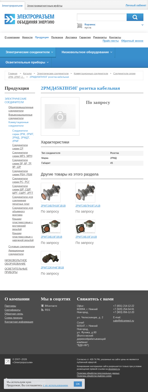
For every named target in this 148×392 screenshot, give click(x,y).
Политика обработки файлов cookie (94, 376)
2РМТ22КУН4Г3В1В (52, 267)
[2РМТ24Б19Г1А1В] (85, 226)
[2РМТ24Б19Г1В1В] (51, 226)
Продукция (42, 37)
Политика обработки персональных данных (98, 373)
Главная (12, 73)
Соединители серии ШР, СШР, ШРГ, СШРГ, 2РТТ (22, 189)
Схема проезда (13, 317)
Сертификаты (12, 309)
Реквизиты (100, 37)
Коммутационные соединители (91, 73)
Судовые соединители (21, 246)
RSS (47, 309)
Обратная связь (14, 313)
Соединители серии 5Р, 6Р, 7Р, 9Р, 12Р (22, 163)
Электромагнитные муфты (44, 5)
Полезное (57, 37)
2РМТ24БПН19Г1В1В (53, 205)
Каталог (27, 73)
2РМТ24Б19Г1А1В (86, 236)
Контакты (115, 37)
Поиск (135, 17)
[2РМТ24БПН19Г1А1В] (85, 192)
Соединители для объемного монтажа (22, 211)
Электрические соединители (53, 73)
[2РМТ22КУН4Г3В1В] (51, 257)
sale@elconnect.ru (123, 320)
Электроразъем (35, 18)
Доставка (71, 37)
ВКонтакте (51, 305)
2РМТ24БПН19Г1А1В (88, 205)
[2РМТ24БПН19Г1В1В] (51, 192)
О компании (12, 37)
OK (78, 383)
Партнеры (10, 305)
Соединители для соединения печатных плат (22, 200)
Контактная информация (19, 321)
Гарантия (85, 37)
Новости (27, 37)
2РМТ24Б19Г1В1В (51, 236)
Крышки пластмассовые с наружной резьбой (23, 237)
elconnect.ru (114, 369)
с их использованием (55, 385)
